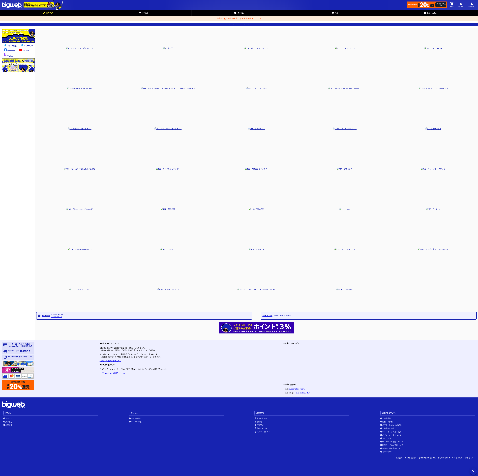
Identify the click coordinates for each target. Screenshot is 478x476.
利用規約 (399, 458)
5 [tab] (244, 25)
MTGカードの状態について (392, 442)
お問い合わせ (469, 458)
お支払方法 (386, 438)
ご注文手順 (386, 418)
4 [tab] (241, 25)
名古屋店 (260, 425)
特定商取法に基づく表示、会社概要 (450, 458)
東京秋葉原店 (262, 418)
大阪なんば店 (262, 428)
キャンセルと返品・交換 (391, 432)
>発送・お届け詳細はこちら (110, 361)
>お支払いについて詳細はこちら (112, 373)
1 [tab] (229, 25)
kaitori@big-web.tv (303, 393)
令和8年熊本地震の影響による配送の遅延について (239, 18)
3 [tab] (237, 25)
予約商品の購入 (388, 428)
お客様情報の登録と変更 (427, 458)
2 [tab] (233, 25)
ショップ (8, 418)
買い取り (8, 422)
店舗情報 (8, 425)
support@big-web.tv (297, 389)
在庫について (387, 452)
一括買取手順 (136, 418)
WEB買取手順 (136, 422)
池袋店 (259, 422)
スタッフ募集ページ (264, 432)
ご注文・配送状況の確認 (391, 425)
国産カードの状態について (392, 445)
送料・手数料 (387, 422)
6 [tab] (248, 25)
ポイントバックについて (391, 435)
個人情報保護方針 (411, 458)
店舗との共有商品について (392, 448)
